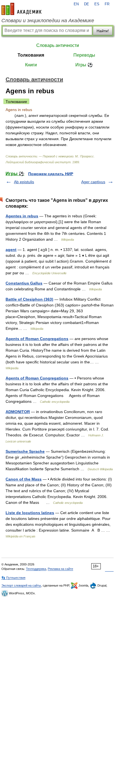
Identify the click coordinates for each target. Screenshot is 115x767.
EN (76, 4)
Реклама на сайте (60, 568)
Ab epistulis (24, 182)
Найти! (103, 31)
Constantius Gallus (24, 283)
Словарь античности (57, 45)
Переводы (84, 55)
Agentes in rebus (22, 216)
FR (107, 4)
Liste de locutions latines (30, 513)
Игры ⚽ (84, 64)
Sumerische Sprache (25, 451)
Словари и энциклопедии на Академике (47, 20)
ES (96, 4)
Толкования (31, 55)
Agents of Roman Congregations (37, 338)
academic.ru (21, 9)
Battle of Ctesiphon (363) (29, 299)
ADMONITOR (18, 411)
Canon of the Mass (24, 479)
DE (86, 4)
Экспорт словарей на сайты (21, 585)
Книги (31, 64)
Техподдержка (36, 568)
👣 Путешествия (13, 577)
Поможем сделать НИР (50, 174)
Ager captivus (93, 182)
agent (11, 249)
